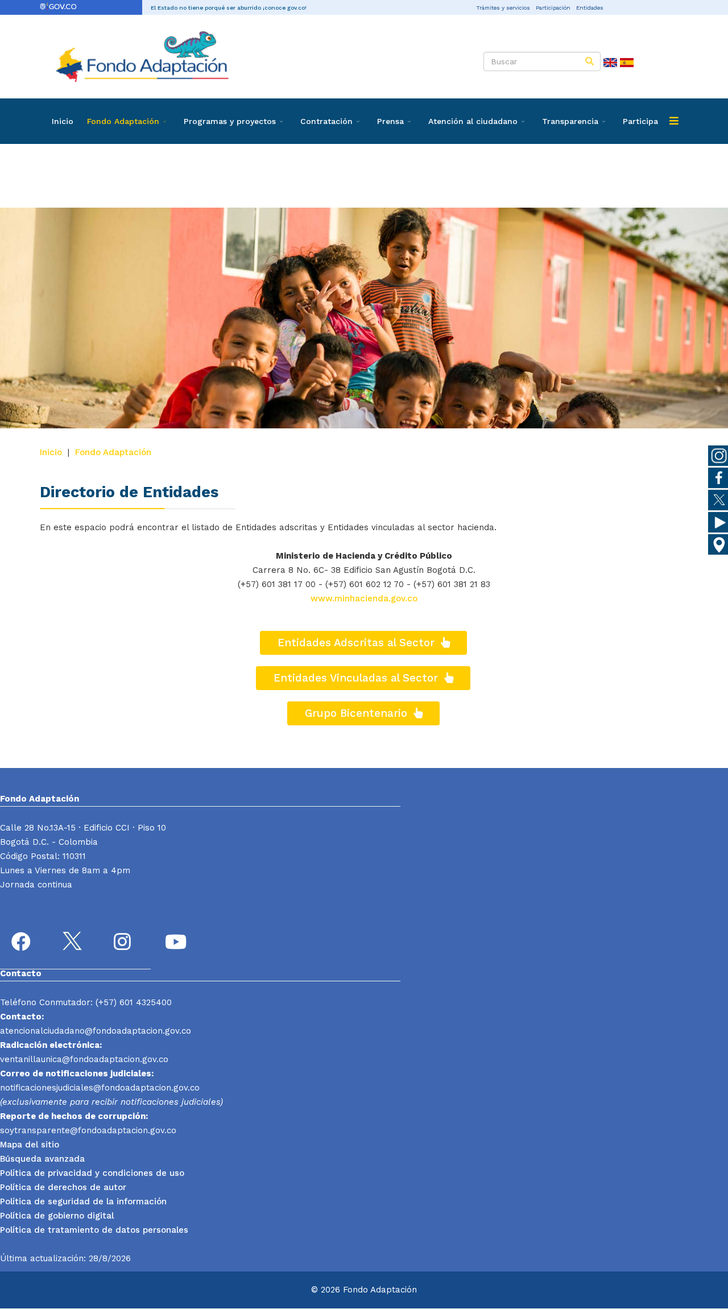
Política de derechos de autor (63, 1187)
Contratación (326, 121)
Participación (553, 8)
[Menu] (674, 121)
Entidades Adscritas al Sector (358, 643)
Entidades (589, 8)
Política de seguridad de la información (83, 1201)
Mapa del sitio (29, 1144)
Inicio (62, 121)
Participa (640, 121)
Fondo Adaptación (123, 121)
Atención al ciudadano (473, 121)
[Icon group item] (23, 943)
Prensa (390, 121)
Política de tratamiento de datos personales (94, 1230)
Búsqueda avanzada (42, 1159)
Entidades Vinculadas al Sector (357, 678)
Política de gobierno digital (57, 1216)
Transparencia (570, 121)
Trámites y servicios (503, 8)
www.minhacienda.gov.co (364, 598)
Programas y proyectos (230, 121)
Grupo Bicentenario (358, 713)
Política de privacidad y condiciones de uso (92, 1173)
